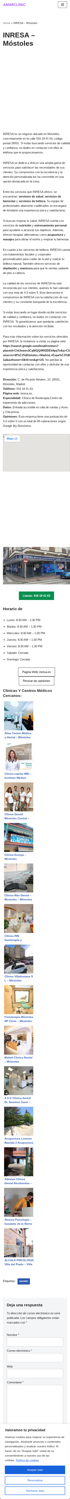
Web (10, 1366)
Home (6, 23)
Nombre (13, 1334)
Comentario (15, 1382)
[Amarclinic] (14, 5)
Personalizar (35, 1480)
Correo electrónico (19, 1350)
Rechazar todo (35, 1490)
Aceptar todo (35, 1469)
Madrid (23, 1281)
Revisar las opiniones (36, 680)
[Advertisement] (35, 95)
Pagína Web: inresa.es (36, 672)
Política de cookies (27, 1460)
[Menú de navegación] (62, 4)
